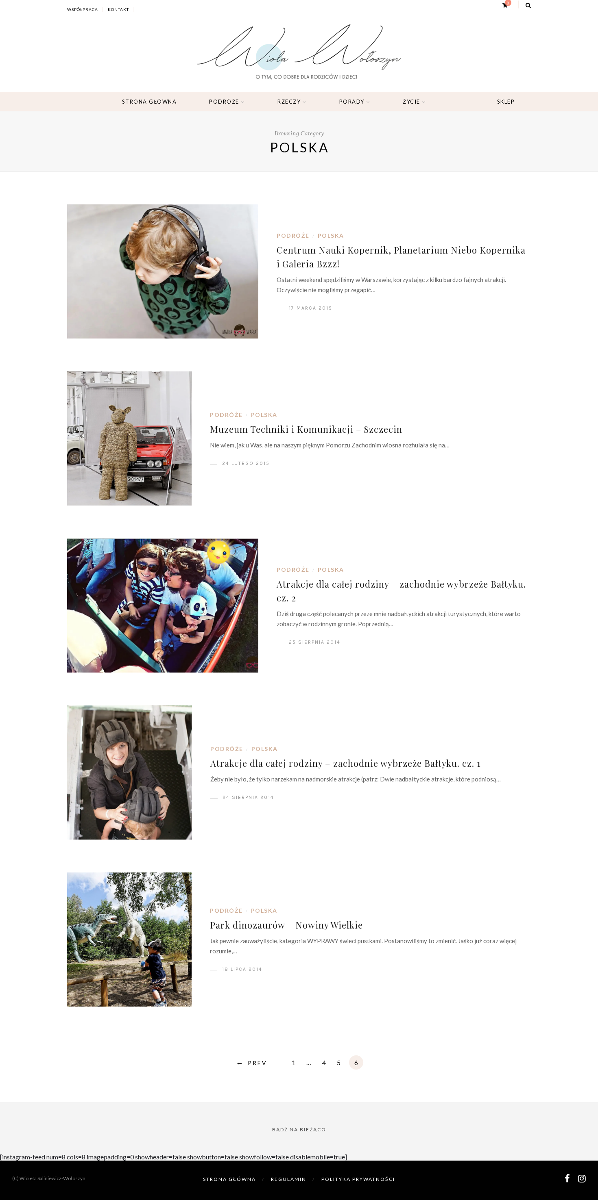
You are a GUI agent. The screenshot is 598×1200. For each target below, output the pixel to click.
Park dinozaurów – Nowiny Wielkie (286, 925)
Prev (257, 1062)
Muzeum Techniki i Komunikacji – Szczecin (306, 429)
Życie (411, 101)
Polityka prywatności (358, 1179)
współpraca (82, 9)
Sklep (506, 101)
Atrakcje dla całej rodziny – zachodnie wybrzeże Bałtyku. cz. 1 (345, 763)
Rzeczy (289, 101)
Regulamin (288, 1179)
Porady (351, 101)
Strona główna (149, 101)
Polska (331, 235)
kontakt (118, 9)
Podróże (224, 101)
